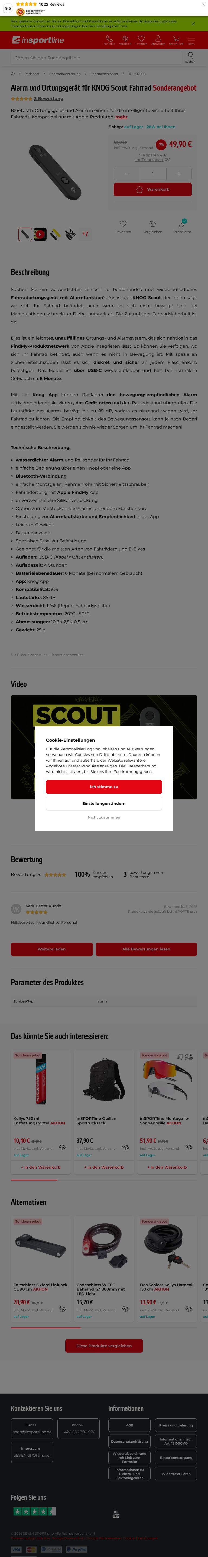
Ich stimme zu (104, 786)
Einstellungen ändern (104, 803)
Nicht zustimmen (104, 817)
